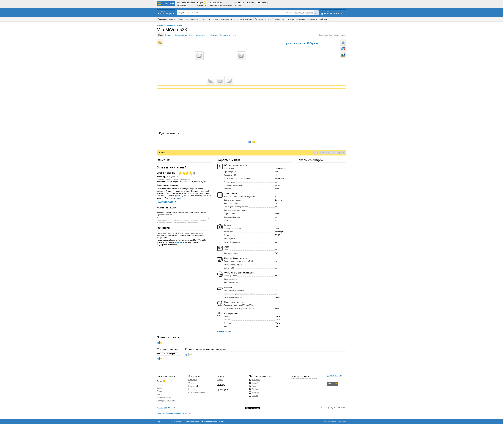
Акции (160, 381)
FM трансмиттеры (262, 19)
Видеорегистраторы (174, 25)
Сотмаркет (162, 408)
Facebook (255, 389)
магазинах (178, 242)
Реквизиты (192, 380)
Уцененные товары (164, 397)
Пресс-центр (223, 390)
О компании (194, 376)
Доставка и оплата (166, 376)
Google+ (255, 383)
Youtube (255, 396)
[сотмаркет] (166, 3)
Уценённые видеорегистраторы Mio (191, 19)
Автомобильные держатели (283, 19)
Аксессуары (213, 19)
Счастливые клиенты (196, 392)
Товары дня (161, 391)
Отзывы (191, 383)
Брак (158, 394)
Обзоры (220, 380)
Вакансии (192, 386)
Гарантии (191, 389)
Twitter (254, 386)
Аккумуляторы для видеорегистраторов (236, 19)
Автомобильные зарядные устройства (311, 19)
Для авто (160, 25)
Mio (186, 25)
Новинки (160, 385)
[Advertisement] (235, 109)
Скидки (159, 388)
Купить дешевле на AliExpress (301, 43)
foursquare (256, 380)
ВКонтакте (256, 393)
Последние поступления (166, 401)
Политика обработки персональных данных (174, 413)
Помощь (221, 384)
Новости (221, 376)
